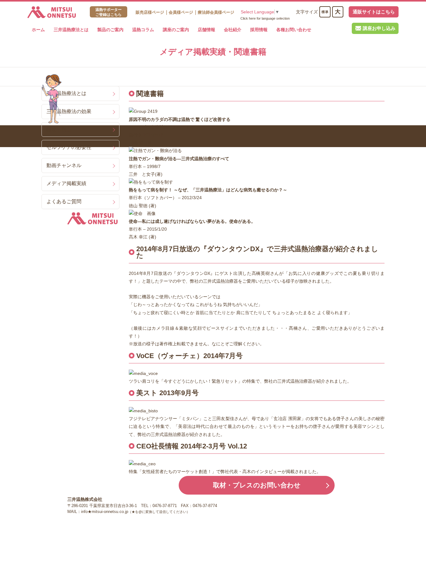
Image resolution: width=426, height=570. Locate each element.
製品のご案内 (110, 29)
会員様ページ (181, 12)
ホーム (38, 29)
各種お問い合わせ (293, 29)
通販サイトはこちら (374, 11)
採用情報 (259, 29)
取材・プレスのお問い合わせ (257, 485)
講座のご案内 (176, 29)
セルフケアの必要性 (68, 147)
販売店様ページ (150, 12)
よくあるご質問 (63, 201)
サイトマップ (299, 505)
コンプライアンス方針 (262, 505)
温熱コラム (143, 29)
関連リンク (227, 505)
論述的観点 (58, 129)
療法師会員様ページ (216, 12)
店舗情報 (206, 29)
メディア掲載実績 (66, 183)
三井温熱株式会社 (51, 12)
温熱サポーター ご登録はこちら (108, 12)
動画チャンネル (63, 165)
